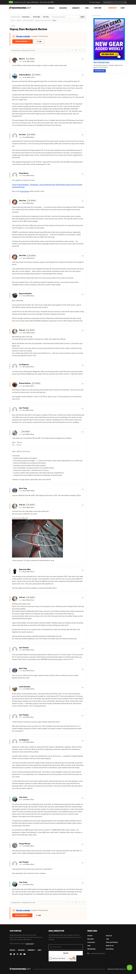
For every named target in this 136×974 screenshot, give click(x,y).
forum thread (24, 191)
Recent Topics (36, 17)
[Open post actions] (82, 59)
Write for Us (110, 946)
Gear (39, 950)
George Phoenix (24, 844)
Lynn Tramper (24, 408)
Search (82, 17)
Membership (112, 8)
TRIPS (87, 8)
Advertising (109, 949)
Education (63, 8)
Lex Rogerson (24, 364)
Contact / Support (95, 2)
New (11, 2)
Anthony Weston (25, 75)
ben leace (22, 134)
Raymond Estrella (25, 293)
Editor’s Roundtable (28, 20)
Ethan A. (22, 59)
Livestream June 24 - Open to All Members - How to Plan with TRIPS (33, 2)
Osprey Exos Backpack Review (43, 20)
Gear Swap (46, 17)
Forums (13, 20)
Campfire (19, 20)
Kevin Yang (23, 488)
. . (19, 431)
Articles (51, 8)
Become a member (23, 36)
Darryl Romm (23, 173)
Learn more (29, 944)
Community (76, 8)
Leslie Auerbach (24, 687)
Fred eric (22, 330)
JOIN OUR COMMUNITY (21, 41)
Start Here (97, 8)
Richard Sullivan (25, 383)
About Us (109, 936)
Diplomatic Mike (25, 569)
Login (122, 8)
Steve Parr (22, 201)
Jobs (107, 939)
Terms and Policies (112, 942)
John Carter (23, 797)
